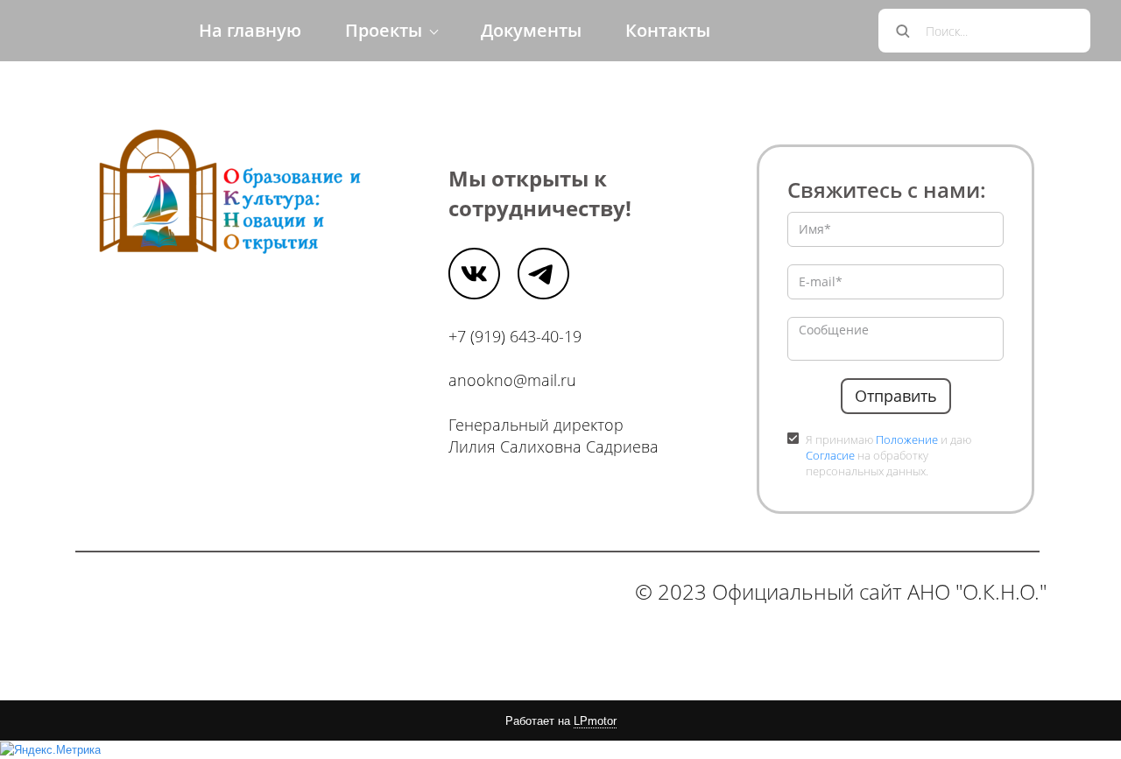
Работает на (561, 720)
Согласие (830, 455)
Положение (907, 439)
